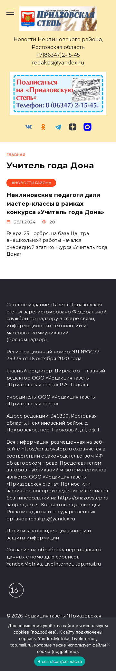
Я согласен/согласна (59, 661)
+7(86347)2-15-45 (58, 55)
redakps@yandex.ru (58, 63)
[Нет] (108, 644)
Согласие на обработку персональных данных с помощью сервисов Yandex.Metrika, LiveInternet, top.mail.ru (54, 557)
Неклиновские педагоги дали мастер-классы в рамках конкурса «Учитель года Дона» (55, 203)
